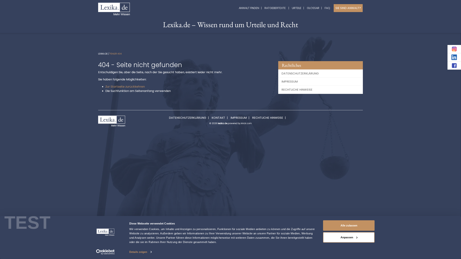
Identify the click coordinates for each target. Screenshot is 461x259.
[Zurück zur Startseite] (114, 9)
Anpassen (347, 237)
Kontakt (218, 118)
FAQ (327, 8)
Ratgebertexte (275, 8)
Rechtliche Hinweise (296, 90)
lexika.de (103, 53)
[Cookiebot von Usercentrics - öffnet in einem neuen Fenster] (105, 252)
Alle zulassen (349, 225)
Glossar (313, 8)
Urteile (296, 8)
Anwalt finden (249, 8)
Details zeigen (138, 251)
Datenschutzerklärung (300, 73)
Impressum (289, 81)
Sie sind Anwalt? (348, 8)
